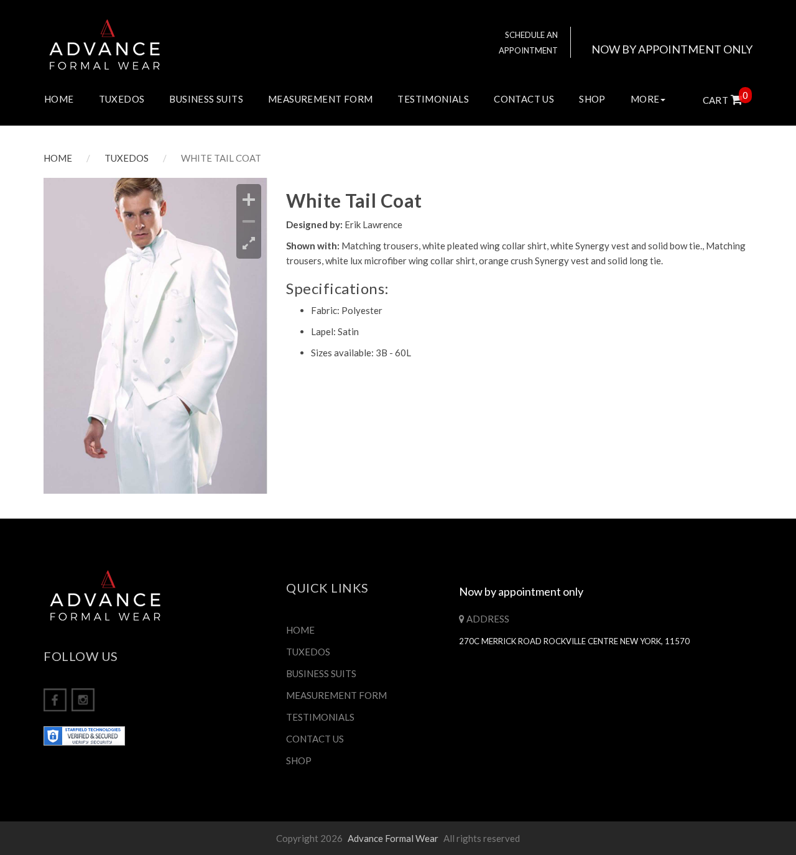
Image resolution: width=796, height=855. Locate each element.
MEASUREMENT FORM (320, 98)
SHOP (592, 98)
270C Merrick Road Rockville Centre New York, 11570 (574, 641)
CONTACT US (524, 98)
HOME (59, 98)
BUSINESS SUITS (206, 98)
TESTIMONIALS (433, 98)
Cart (723, 100)
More (645, 98)
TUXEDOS (122, 98)
